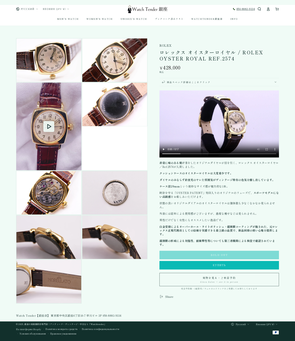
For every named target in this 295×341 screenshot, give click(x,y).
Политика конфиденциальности (100, 329)
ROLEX (165, 45)
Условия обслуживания (33, 333)
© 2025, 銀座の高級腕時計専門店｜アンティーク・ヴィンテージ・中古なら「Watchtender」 (61, 324)
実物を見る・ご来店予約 (219, 279)
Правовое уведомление (63, 333)
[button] (259, 9)
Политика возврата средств (61, 329)
